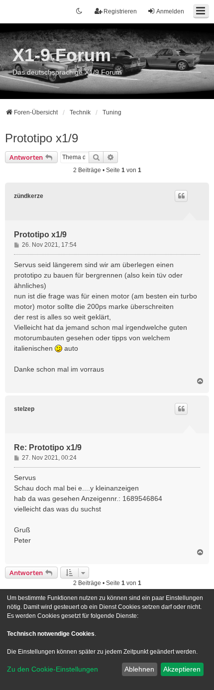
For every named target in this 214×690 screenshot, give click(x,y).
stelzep (24, 408)
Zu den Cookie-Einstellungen (52, 669)
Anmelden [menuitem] (170, 11)
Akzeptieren (182, 669)
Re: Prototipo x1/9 (48, 447)
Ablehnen (139, 669)
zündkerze (28, 196)
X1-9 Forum (61, 55)
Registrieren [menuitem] (120, 11)
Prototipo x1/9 (41, 138)
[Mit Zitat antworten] (181, 196)
